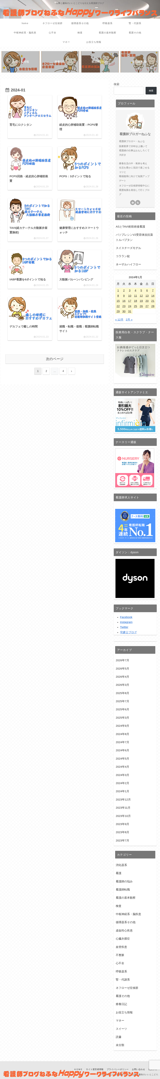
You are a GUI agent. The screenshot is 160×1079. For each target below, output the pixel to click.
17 (129, 300)
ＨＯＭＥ (78, 1069)
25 (135, 306)
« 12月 (119, 319)
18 (135, 300)
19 (141, 300)
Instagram (126, 622)
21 (152, 300)
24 (129, 306)
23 (123, 306)
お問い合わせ (138, 1069)
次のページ (55, 359)
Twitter (124, 627)
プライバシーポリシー (118, 1069)
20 (147, 300)
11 (135, 295)
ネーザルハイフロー (128, 264)
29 (118, 311)
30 (123, 311)
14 (152, 295)
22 (118, 306)
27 (147, 306)
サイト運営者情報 (94, 1069)
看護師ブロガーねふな (135, 134)
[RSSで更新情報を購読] (137, 202)
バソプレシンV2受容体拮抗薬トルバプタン (134, 237)
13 (147, 295)
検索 (116, 84)
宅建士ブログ (128, 632)
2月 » (129, 319)
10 (129, 295)
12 (141, 295)
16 (123, 300)
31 (129, 311)
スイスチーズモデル (128, 248)
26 (141, 306)
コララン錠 (123, 256)
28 (152, 306)
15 (118, 300)
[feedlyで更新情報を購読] (132, 202)
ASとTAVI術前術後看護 (130, 226)
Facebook (126, 617)
